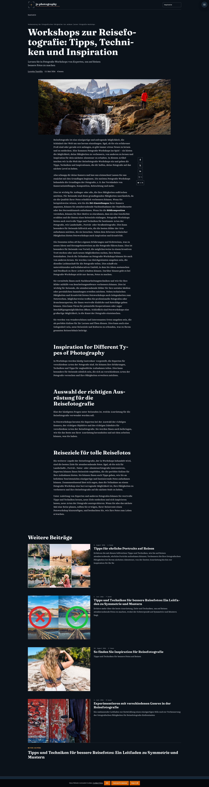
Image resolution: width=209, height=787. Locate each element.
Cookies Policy (98, 783)
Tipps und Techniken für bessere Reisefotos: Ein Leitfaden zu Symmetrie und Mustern (137, 602)
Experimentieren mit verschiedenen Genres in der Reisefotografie (132, 705)
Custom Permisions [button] (120, 783)
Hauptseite (168, 5)
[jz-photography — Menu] (204, 4)
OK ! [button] (107, 783)
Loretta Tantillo (35, 71)
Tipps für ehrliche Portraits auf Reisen (124, 548)
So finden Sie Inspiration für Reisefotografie (128, 652)
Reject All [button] (134, 783)
